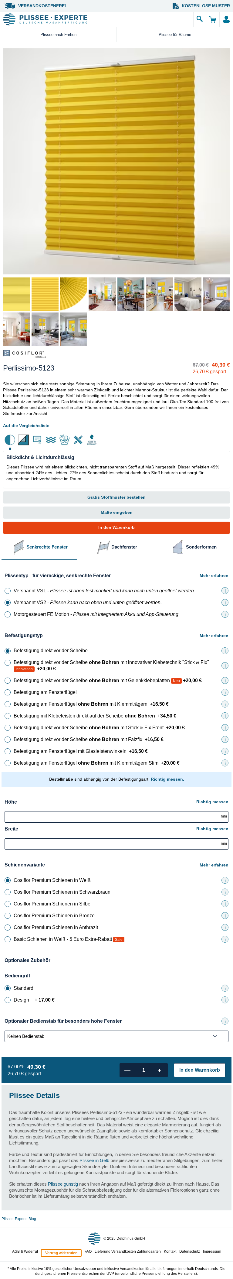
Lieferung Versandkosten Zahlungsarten (128, 1251)
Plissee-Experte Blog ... (21, 1219)
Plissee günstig (63, 1184)
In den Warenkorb (116, 527)
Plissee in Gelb (94, 1160)
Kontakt (170, 1251)
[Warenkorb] (212, 19)
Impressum (212, 1251)
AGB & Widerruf (25, 1251)
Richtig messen (212, 801)
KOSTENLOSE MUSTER (206, 5)
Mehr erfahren (214, 575)
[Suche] (200, 19)
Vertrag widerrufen (61, 1253)
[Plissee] (96, 19)
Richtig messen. (167, 779)
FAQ (88, 1251)
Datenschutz (189, 1251)
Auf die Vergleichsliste (26, 425)
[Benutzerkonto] (226, 19)
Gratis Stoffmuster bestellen (116, 497)
